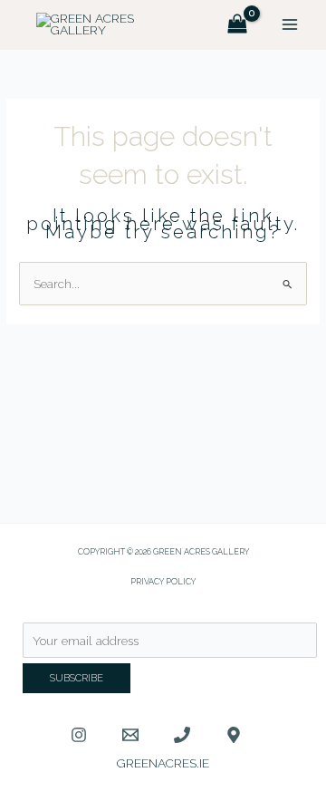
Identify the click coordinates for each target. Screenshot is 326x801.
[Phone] (182, 735)
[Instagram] (79, 735)
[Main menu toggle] (290, 25)
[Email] (130, 735)
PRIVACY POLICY (163, 581)
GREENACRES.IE (163, 763)
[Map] (233, 735)
